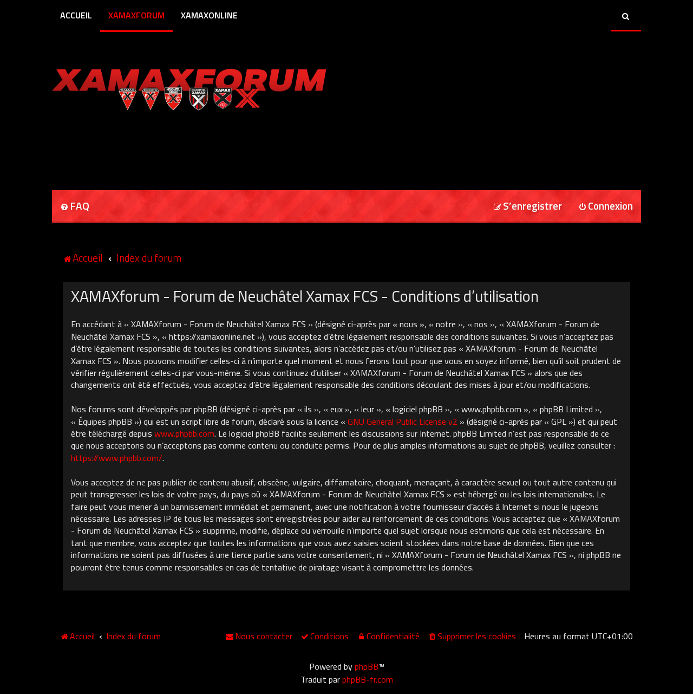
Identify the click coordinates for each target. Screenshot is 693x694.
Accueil (76, 15)
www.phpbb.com (184, 433)
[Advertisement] (178, 147)
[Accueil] (189, 86)
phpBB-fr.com (367, 679)
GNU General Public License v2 (402, 421)
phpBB (366, 666)
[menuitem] (74, 206)
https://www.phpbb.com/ (116, 458)
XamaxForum (136, 15)
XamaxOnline (209, 15)
